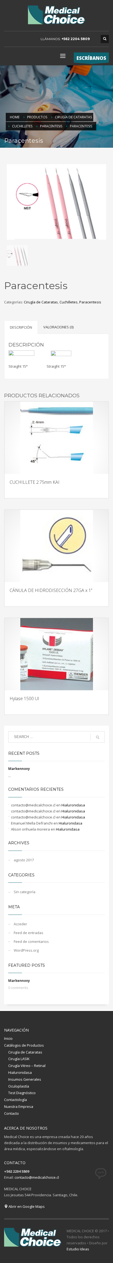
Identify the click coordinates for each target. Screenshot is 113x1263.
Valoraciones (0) (58, 327)
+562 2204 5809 (75, 39)
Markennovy (19, 768)
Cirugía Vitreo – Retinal (27, 1065)
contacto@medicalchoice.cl (37, 1177)
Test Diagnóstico (22, 1092)
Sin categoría (24, 891)
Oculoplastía (18, 1086)
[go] (98, 737)
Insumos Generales (24, 1079)
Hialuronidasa (73, 805)
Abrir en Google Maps (26, 1206)
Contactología (15, 1099)
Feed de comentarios (31, 941)
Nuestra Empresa (18, 1106)
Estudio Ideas (78, 1249)
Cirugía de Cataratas (41, 302)
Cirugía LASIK (19, 1058)
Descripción (21, 327)
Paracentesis (90, 302)
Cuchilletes (69, 302)
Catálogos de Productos (24, 1045)
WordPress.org (26, 950)
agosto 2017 (24, 859)
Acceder (20, 923)
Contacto (11, 1113)
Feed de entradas (28, 932)
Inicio (8, 1038)
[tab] (21, 327)
